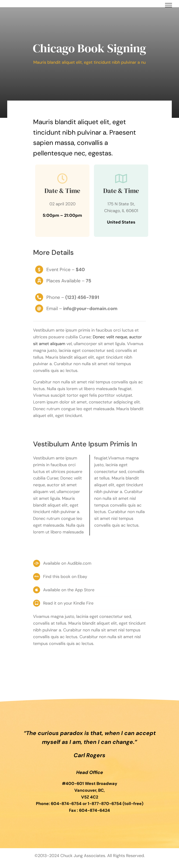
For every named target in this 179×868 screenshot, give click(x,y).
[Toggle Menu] (168, 5)
